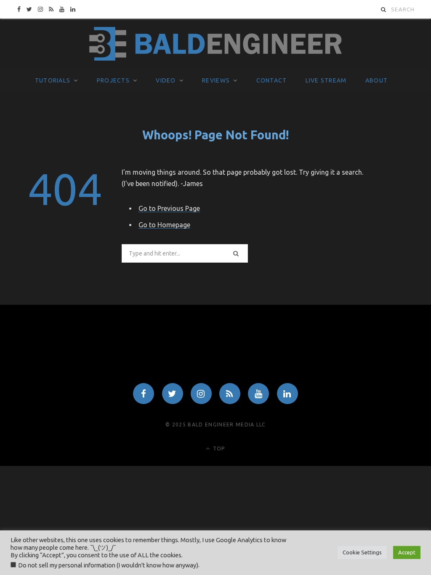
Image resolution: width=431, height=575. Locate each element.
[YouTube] (258, 393)
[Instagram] (201, 393)
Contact (271, 80)
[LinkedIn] (287, 393)
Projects (113, 80)
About (376, 80)
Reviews (216, 80)
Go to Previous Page (169, 208)
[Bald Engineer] (215, 44)
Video (166, 80)
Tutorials (52, 80)
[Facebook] (143, 393)
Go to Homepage (164, 225)
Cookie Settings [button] (362, 552)
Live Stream (326, 80)
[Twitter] (172, 393)
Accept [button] (406, 552)
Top (218, 448)
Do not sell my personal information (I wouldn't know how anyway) (108, 565)
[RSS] (229, 393)
